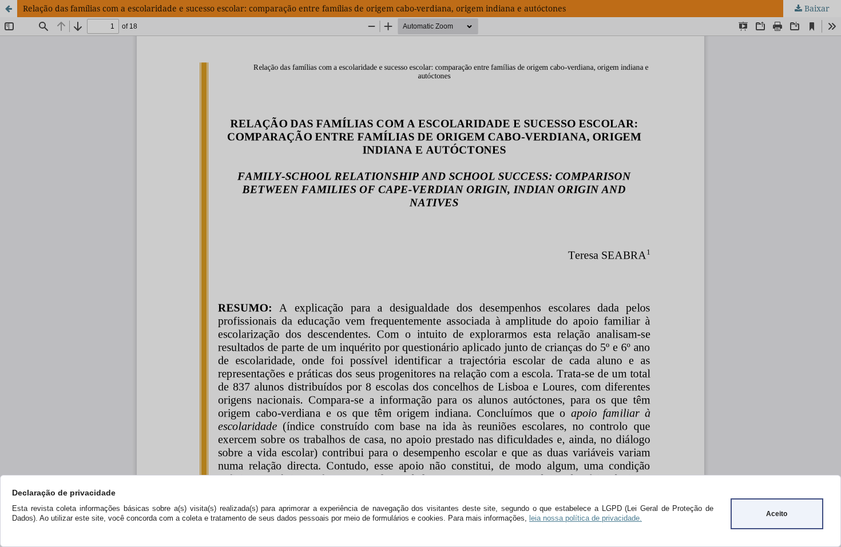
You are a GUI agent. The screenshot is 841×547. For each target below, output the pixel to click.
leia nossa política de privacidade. (585, 518)
